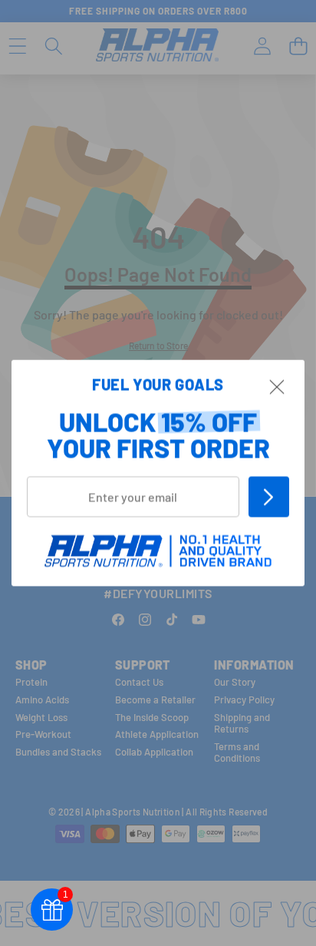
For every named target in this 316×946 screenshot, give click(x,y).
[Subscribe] (269, 496)
